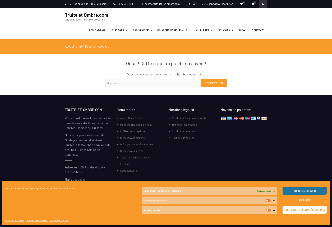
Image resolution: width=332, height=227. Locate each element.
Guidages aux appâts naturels (137, 144)
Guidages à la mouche (132, 137)
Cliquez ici (79, 179)
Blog (241, 30)
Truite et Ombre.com (86, 15)
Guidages (118, 30)
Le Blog (124, 164)
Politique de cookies (14, 220)
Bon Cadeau (97, 30)
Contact (258, 30)
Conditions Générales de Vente (189, 118)
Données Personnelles (37, 220)
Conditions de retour (183, 131)
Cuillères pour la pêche (132, 131)
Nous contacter (129, 170)
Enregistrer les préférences (304, 209)
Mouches (224, 30)
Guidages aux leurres (132, 150)
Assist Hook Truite (130, 118)
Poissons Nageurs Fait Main (136, 124)
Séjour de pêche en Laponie (135, 157)
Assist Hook (141, 30)
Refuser (304, 200)
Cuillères (202, 30)
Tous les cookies (305, 190)
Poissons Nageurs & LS (172, 30)
